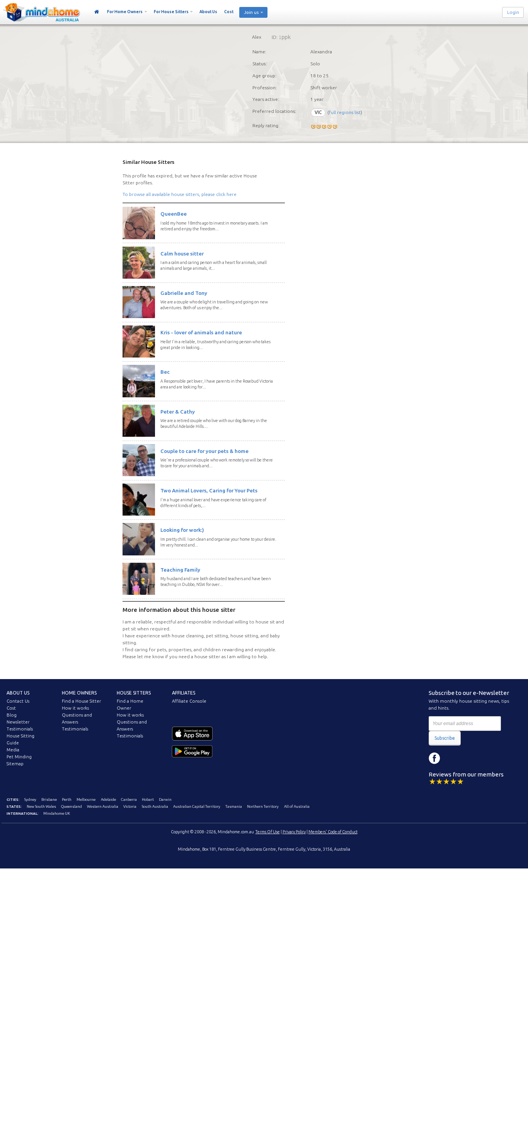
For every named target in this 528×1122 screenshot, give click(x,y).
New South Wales (41, 806)
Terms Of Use (267, 831)
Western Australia (102, 806)
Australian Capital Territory (196, 806)
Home (97, 12)
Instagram (452, 758)
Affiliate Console (189, 701)
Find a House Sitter (81, 701)
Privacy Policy (294, 831)
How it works (75, 708)
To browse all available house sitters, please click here (180, 194)
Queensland (71, 806)
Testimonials (20, 729)
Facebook (434, 758)
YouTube (469, 758)
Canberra (129, 799)
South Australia (155, 806)
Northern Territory (263, 806)
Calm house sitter (182, 253)
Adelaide (108, 799)
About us (18, 692)
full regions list (345, 112)
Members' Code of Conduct (333, 831)
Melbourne (86, 799)
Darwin (165, 799)
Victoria (129, 806)
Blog (12, 715)
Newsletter (18, 722)
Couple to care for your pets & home (204, 451)
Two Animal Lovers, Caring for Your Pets (208, 490)
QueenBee (173, 214)
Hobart (148, 799)
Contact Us (18, 701)
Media (13, 749)
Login (513, 12)
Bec (165, 372)
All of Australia (297, 806)
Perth (67, 799)
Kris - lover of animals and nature (201, 332)
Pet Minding (19, 756)
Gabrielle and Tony (183, 293)
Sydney (30, 799)
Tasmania (233, 806)
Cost (228, 11)
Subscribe (444, 738)
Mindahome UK (56, 813)
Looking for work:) (182, 530)
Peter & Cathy (177, 412)
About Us (208, 11)
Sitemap (15, 763)
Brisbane (49, 799)
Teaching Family (180, 570)
